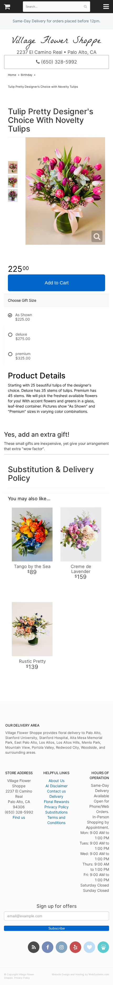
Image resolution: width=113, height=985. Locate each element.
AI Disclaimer (56, 786)
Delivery (56, 796)
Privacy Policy (56, 807)
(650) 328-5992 (58, 62)
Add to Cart (57, 282)
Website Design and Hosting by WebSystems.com (80, 974)
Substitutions (56, 812)
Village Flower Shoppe (56, 41)
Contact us (56, 791)
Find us (19, 817)
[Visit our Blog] (33, 947)
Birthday (26, 75)
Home (12, 75)
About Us (56, 780)
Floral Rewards (56, 801)
